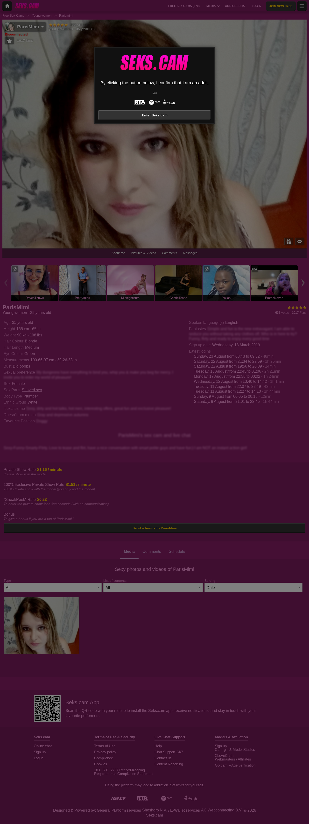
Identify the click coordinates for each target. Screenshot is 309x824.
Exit (155, 93)
